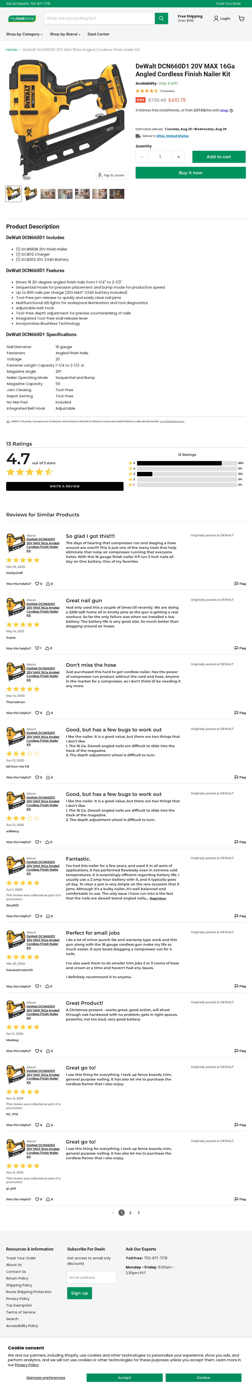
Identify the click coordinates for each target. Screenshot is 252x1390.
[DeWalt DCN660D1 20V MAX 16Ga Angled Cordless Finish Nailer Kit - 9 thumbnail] (117, 194)
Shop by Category (23, 34)
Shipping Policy (19, 1285)
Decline (203, 1377)
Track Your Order (228, 3)
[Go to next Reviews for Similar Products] (139, 1212)
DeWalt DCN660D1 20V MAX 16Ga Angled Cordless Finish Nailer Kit (43, 545)
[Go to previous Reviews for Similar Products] (113, 1212)
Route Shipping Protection (28, 1291)
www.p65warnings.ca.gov (172, 421)
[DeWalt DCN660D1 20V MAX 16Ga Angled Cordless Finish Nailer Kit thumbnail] (13, 194)
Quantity (144, 146)
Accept (124, 1377)
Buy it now (191, 172)
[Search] (161, 18)
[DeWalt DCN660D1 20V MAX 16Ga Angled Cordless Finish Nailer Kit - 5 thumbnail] (82, 194)
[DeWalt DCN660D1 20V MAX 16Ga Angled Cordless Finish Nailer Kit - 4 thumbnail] (65, 194)
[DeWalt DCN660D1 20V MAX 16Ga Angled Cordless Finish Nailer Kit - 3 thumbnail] (48, 194)
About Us (14, 1264)
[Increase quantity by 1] (179, 157)
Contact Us (16, 1271)
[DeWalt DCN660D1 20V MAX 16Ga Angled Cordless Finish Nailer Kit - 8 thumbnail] (100, 194)
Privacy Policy (27, 1364)
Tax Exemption (19, 1305)
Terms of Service (20, 1312)
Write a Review (65, 486)
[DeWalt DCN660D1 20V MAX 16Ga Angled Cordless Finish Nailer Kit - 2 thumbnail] (31, 194)
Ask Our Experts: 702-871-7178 (28, 3)
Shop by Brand (64, 34)
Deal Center (99, 34)
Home (11, 49)
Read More (158, 898)
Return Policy (17, 1278)
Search (12, 1318)
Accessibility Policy (22, 1325)
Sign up (79, 1293)
